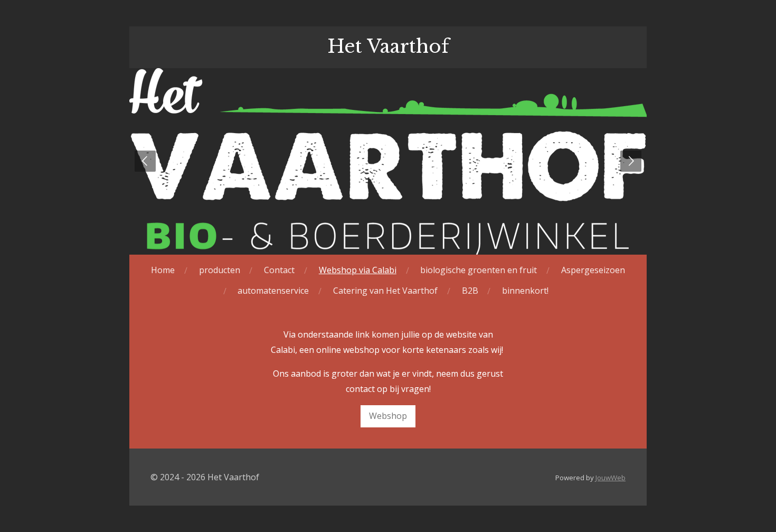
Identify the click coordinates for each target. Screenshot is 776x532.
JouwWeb (610, 477)
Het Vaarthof (388, 46)
